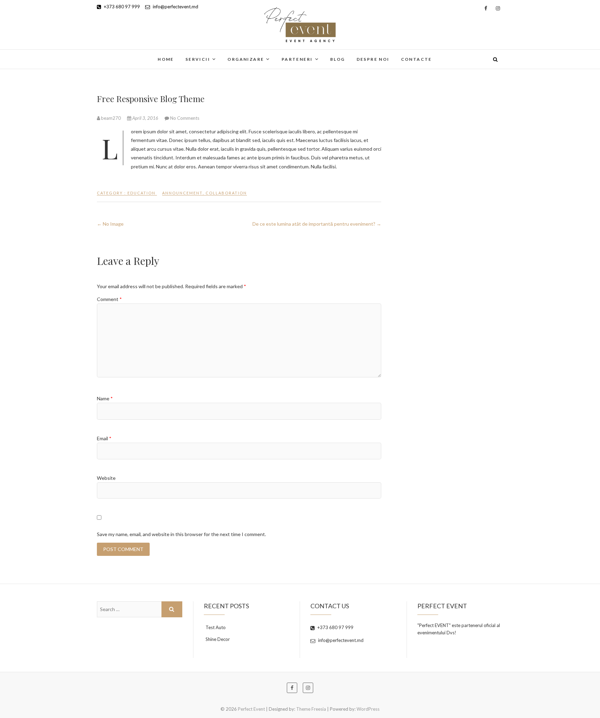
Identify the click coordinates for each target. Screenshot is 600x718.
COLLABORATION (226, 193)
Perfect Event (122, 54)
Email (104, 438)
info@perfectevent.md (175, 6)
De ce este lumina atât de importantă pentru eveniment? (316, 224)
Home (166, 59)
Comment (109, 299)
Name (105, 398)
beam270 (111, 118)
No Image (110, 224)
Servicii (197, 59)
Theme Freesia (311, 709)
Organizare (245, 59)
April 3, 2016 (145, 118)
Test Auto (216, 627)
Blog (337, 59)
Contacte (416, 59)
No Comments (184, 118)
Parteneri (297, 59)
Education (141, 193)
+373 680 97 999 (121, 6)
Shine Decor (218, 639)
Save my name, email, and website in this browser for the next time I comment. (181, 534)
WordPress (368, 709)
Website (106, 478)
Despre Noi (373, 59)
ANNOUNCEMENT (182, 193)
